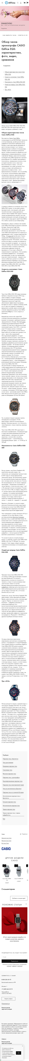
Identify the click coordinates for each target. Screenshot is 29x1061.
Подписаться (14, 961)
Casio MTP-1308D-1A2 (6, 879)
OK (18, 1053)
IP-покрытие (9, 236)
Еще (4, 819)
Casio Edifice (16, 138)
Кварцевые (14, 709)
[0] (23, 2)
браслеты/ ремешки (18, 517)
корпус (24, 322)
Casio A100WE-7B (18, 878)
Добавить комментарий (18, 898)
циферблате (5, 587)
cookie (11, 1051)
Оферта (4, 1039)
